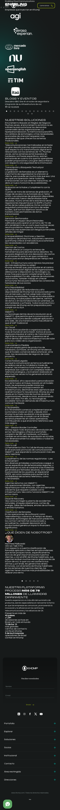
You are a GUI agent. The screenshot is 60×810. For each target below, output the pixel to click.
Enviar (28, 705)
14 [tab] (28, 113)
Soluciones (9, 739)
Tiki (30, 799)
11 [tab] (45, 111)
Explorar (8, 731)
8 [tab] (33, 111)
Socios (7, 747)
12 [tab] (49, 111)
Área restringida (12, 772)
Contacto (9, 763)
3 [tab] (14, 111)
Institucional (10, 755)
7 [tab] (30, 111)
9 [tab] (37, 111)
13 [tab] (53, 111)
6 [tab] (26, 111)
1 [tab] (6, 111)
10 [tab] (41, 111)
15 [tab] (32, 113)
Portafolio (9, 723)
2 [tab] (10, 111)
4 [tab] (18, 111)
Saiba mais (9, 143)
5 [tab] (22, 111)
